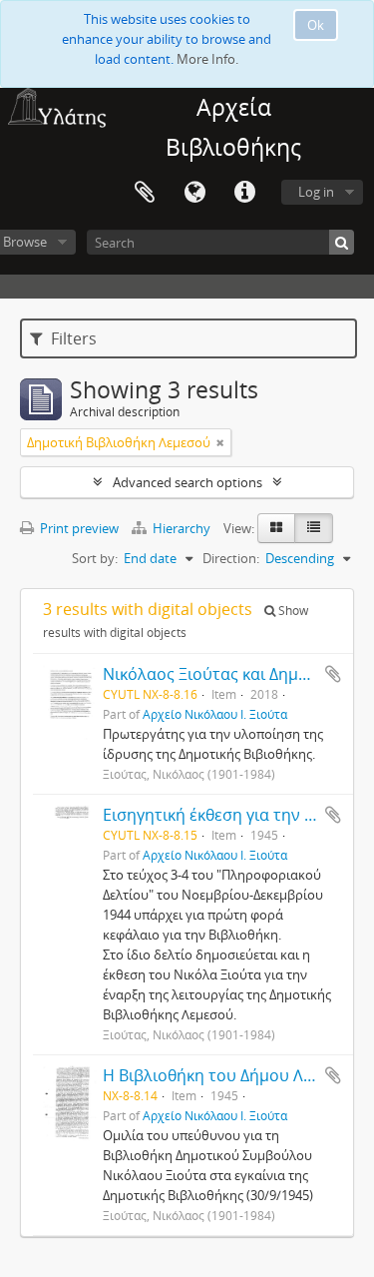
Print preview (78, 528)
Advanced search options (187, 482)
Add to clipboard (333, 674)
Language (194, 193)
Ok (315, 25)
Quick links (244, 193)
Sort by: (95, 558)
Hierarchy (181, 528)
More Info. (207, 59)
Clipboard (145, 193)
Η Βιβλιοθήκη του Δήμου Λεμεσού (231, 1075)
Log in (316, 192)
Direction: (230, 558)
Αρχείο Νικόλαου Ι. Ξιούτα (215, 714)
